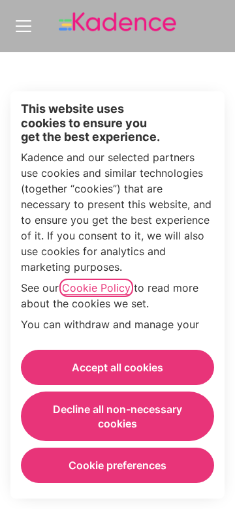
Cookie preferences (117, 465)
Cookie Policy (96, 287)
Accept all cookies (117, 367)
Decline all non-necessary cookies (117, 416)
